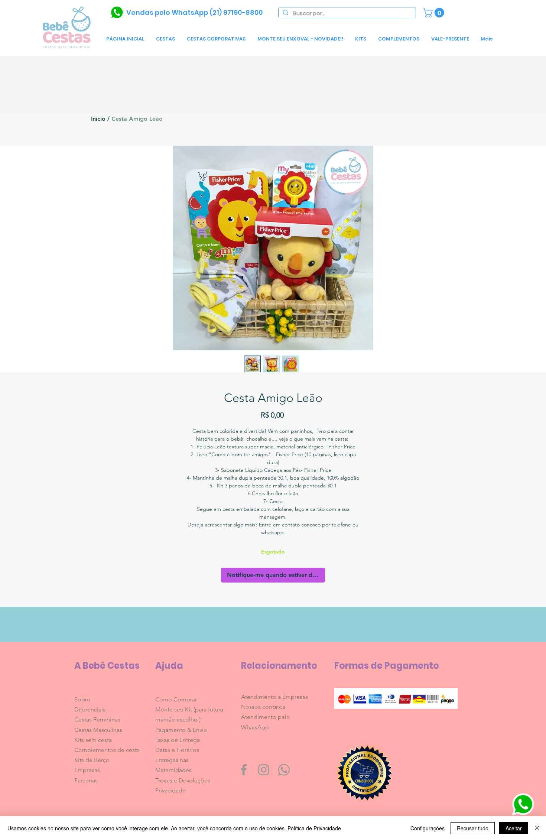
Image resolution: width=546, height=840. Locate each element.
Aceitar (514, 828)
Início (98, 118)
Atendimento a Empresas (274, 696)
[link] (434, 12)
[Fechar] (537, 828)
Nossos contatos (263, 706)
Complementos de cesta (107, 749)
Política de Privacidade (314, 828)
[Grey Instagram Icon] (263, 769)
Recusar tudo (472, 828)
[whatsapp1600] (283, 769)
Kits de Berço (92, 759)
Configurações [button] (427, 828)
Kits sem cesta (93, 739)
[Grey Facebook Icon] (243, 769)
